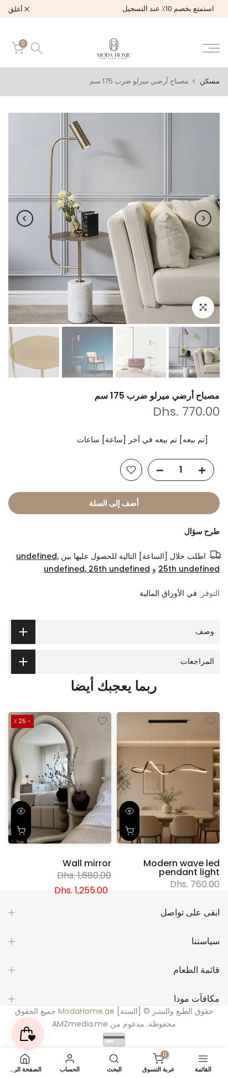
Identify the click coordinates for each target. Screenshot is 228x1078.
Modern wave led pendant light (181, 867)
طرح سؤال (202, 531)
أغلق (16, 9)
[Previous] (203, 218)
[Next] (25, 218)
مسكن (210, 81)
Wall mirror (87, 862)
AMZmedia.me (80, 1023)
